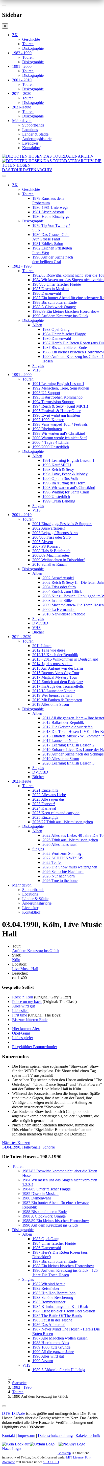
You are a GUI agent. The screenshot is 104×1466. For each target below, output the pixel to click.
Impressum (26, 1435)
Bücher (38, 632)
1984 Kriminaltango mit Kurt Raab (60, 1306)
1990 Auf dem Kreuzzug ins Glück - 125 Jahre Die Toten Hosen (65, 1272)
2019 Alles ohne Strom (50, 704)
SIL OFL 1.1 (51, 1462)
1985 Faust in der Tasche (52, 1320)
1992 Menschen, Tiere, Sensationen (60, 388)
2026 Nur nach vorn (58, 876)
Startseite (19, 1383)
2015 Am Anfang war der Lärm (57, 668)
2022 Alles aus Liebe (49, 795)
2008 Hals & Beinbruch (51, 551)
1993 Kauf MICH (56, 465)
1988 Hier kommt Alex (50, 1343)
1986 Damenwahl (46, 293)
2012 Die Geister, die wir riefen (67, 727)
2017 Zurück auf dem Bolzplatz (57, 682)
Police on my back (27, 1001)
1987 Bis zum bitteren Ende (64, 347)
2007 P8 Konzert (46, 546)
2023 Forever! (43, 804)
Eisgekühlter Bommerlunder (34, 1047)
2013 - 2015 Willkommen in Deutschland (65, 659)
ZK (15, 35)
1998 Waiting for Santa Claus (65, 492)
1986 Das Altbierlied (48, 1324)
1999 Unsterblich (56, 496)
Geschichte (31, 39)
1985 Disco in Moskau (50, 289)
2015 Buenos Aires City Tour (55, 673)
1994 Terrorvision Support (53, 402)
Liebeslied (20, 1010)
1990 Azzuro (42, 1361)
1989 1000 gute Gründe (51, 1347)
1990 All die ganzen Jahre (53, 1352)
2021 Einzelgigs (45, 790)
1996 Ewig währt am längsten (56, 415)
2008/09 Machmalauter (50, 555)
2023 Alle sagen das (48, 799)
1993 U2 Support (46, 393)
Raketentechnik (87, 1435)
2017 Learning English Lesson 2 (68, 745)
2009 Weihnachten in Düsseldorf (58, 560)
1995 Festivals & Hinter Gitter (56, 411)
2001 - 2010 (22, 80)
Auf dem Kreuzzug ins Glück (35, 950)
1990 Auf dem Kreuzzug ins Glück (60, 316)
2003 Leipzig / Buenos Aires (55, 533)
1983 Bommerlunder (48, 1302)
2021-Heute (21, 107)
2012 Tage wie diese (48, 650)
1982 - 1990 (22, 53)
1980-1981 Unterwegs (50, 207)
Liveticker (30, 143)
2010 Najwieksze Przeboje (63, 614)
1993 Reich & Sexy (58, 469)
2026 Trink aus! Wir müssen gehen (70, 840)
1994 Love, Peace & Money (65, 474)
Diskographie (33, 48)
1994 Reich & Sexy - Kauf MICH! (60, 406)
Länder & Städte (35, 134)
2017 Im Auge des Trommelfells (58, 686)
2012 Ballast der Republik (63, 722)
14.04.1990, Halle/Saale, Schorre (28, 1144)
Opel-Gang (21, 1033)
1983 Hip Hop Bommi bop (53, 1293)
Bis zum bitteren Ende (29, 1019)
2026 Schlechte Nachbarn (63, 871)
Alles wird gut (23, 1006)
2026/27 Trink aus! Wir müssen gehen (62, 822)
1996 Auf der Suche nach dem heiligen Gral (52, 259)
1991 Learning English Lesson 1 (58, 383)
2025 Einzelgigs (45, 817)
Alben (37, 325)
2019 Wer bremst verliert (52, 695)
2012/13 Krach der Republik (55, 655)
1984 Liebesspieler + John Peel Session (63, 1311)
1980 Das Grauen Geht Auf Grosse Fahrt (50, 236)
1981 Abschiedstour (48, 212)
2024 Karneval (44, 808)
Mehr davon (22, 120)
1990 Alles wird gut (48, 1356)
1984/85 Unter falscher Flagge (56, 284)
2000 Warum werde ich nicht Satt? (59, 438)
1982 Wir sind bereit (48, 1284)
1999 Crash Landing (58, 501)
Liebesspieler (22, 1038)
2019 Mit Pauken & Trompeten (57, 700)
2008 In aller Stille (57, 600)
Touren (28, 44)
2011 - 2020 (21, 93)
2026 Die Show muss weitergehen (69, 867)
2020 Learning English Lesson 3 (68, 763)
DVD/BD (40, 623)
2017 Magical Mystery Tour (54, 677)
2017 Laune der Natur (60, 740)
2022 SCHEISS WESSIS (62, 858)
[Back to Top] (4, 1406)
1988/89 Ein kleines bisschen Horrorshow (65, 311)
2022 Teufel (52, 862)
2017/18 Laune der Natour (53, 691)
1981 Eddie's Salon (47, 243)
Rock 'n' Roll (22, 997)
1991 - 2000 (22, 66)
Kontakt (8, 1435)
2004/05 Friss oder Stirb (51, 537)
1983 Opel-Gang (55, 329)
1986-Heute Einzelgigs (50, 216)
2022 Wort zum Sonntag (61, 853)
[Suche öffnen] (52, 178)
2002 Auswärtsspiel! (48, 528)
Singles (38, 365)
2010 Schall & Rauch (49, 564)
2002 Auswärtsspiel (58, 578)
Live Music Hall (25, 969)
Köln (16, 960)
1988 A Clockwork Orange (54, 307)
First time (19, 1015)
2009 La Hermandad (58, 609)
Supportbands (33, 125)
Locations (30, 130)
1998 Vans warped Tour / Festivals (60, 424)
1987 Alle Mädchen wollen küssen (60, 1338)
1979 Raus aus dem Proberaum (48, 200)
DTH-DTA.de (13, 1413)
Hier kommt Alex (26, 1029)
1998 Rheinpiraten (47, 429)
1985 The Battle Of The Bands (57, 1315)
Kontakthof (31, 148)
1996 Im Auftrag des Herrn (64, 483)
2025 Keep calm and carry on (56, 813)
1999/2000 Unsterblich (50, 447)
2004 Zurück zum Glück (62, 591)
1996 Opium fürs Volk (60, 478)
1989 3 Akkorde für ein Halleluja (58, 1370)
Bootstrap (64, 1453)
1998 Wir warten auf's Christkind (58, 433)
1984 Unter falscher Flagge (64, 334)
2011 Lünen (41, 646)
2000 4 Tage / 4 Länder (51, 442)
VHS (36, 370)
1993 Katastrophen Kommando (57, 397)
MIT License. (75, 1457)
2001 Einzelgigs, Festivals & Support (62, 524)
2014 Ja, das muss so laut (52, 664)
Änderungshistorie (36, 139)
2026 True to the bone (59, 880)
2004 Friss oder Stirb (59, 587)
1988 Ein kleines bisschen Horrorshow (63, 1266)
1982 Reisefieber (45, 1288)
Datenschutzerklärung (55, 1435)
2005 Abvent (42, 542)
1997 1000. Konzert (48, 420)
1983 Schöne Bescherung (52, 1297)
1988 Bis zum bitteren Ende (54, 302)
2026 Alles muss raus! (59, 844)
